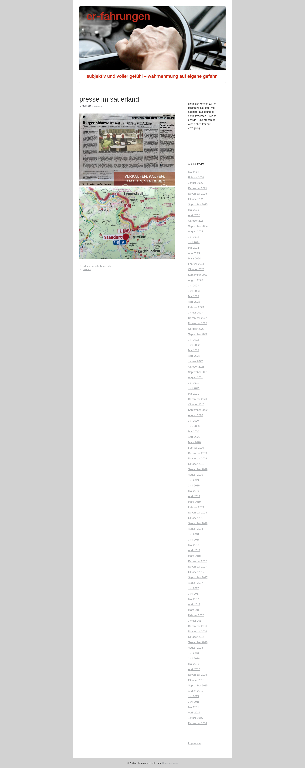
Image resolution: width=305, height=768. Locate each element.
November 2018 (197, 512)
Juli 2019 (193, 480)
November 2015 (197, 674)
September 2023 (197, 274)
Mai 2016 (193, 663)
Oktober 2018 (196, 518)
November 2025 (197, 193)
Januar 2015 (195, 718)
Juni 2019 (194, 485)
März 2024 (194, 258)
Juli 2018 (193, 534)
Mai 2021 (193, 393)
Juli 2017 (193, 588)
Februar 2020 (196, 447)
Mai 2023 (193, 296)
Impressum (194, 743)
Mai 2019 (193, 490)
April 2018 (194, 550)
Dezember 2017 (197, 561)
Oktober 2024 (196, 220)
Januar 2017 (195, 620)
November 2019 (197, 458)
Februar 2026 (196, 177)
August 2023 (195, 280)
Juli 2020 (193, 420)
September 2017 (197, 577)
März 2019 (194, 501)
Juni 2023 (194, 291)
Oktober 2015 (196, 680)
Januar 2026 (195, 182)
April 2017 (194, 604)
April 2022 (194, 355)
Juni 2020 (194, 426)
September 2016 (197, 642)
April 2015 (194, 712)
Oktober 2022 (196, 328)
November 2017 (197, 566)
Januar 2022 (195, 361)
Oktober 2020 (196, 404)
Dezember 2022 (197, 318)
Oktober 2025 (196, 199)
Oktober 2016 (196, 636)
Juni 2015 (194, 701)
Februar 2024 (196, 263)
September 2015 (197, 685)
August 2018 (195, 528)
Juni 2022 (194, 345)
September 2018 (197, 523)
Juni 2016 (194, 658)
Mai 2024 (193, 247)
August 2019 (195, 474)
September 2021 (197, 372)
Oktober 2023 (196, 269)
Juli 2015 (193, 696)
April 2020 (194, 436)
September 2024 (197, 226)
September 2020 (197, 409)
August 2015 (195, 690)
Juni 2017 (194, 593)
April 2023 (194, 301)
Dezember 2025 (197, 188)
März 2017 (194, 609)
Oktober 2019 (196, 463)
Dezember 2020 (197, 399)
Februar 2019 (196, 507)
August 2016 (195, 647)
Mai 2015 (193, 707)
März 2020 (194, 442)
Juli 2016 (193, 653)
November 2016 (197, 631)
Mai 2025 (193, 209)
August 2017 (195, 582)
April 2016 (194, 669)
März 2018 (194, 555)
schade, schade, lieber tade (97, 266)
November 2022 (197, 323)
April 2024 (194, 253)
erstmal (87, 269)
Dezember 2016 (197, 626)
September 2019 (197, 469)
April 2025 (194, 215)
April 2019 (194, 496)
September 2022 (197, 334)
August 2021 (195, 377)
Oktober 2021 (196, 366)
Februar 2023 (196, 307)
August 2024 (195, 231)
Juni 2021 (194, 388)
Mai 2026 (193, 172)
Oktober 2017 (196, 572)
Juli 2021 (193, 382)
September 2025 (197, 204)
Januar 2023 (195, 312)
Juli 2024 (193, 236)
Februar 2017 (196, 615)
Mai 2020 (193, 431)
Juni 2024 (194, 242)
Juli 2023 (193, 285)
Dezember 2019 (197, 453)
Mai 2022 (193, 350)
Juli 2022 (193, 339)
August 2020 (195, 415)
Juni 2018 (194, 539)
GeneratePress (170, 763)
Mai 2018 (193, 545)
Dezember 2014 (197, 723)
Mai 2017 (193, 599)
